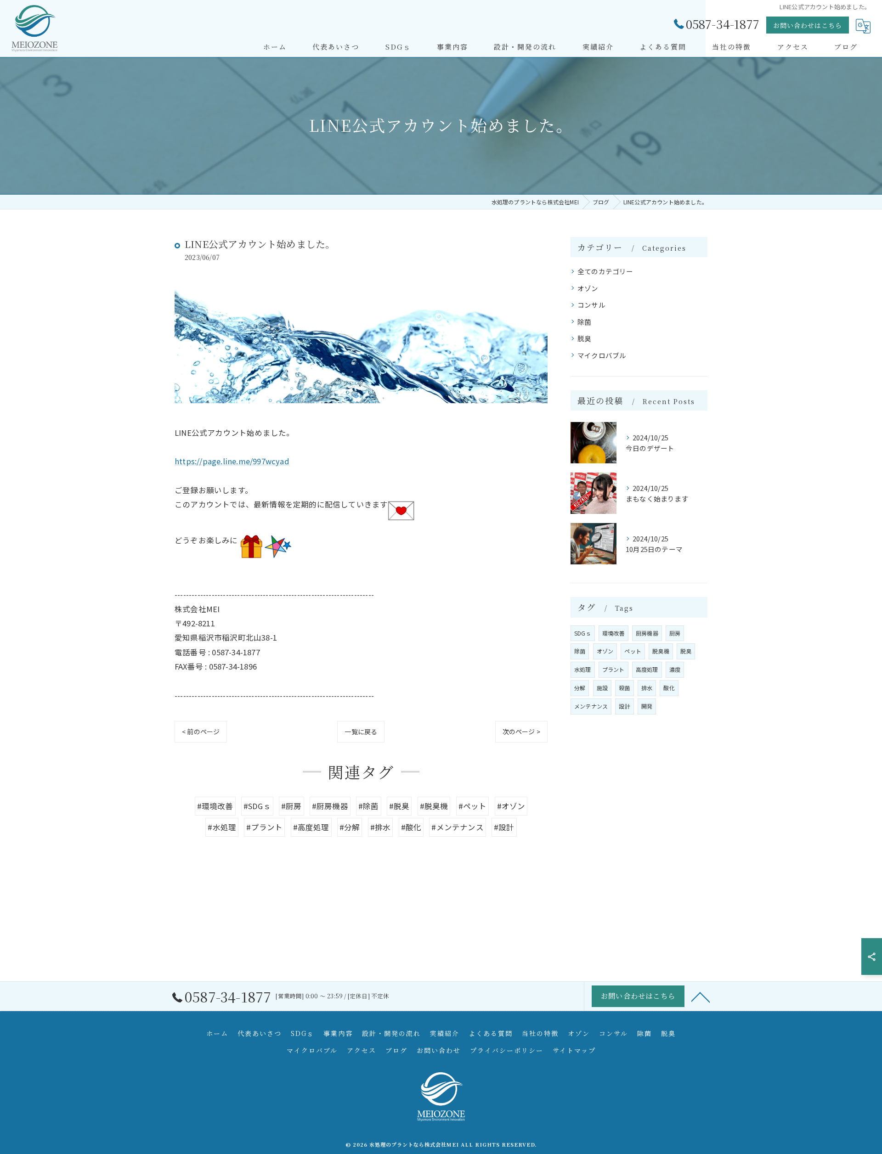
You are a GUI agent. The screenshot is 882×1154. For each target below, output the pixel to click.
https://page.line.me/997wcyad (232, 461)
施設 (602, 688)
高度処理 (647, 669)
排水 (646, 688)
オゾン (588, 288)
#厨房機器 (330, 805)
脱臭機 (660, 651)
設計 (624, 706)
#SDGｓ (257, 805)
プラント (613, 669)
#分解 (349, 827)
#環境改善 (215, 805)
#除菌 (368, 805)
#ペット (472, 805)
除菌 (584, 321)
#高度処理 (311, 827)
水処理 (582, 669)
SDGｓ (582, 633)
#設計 (504, 827)
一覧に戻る (361, 731)
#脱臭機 (434, 805)
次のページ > (521, 731)
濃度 (674, 669)
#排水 (380, 827)
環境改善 (613, 633)
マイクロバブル (601, 355)
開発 (646, 706)
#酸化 (411, 827)
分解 (579, 688)
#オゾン (511, 805)
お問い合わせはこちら (807, 25)
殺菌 (624, 688)
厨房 (674, 633)
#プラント (264, 827)
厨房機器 (647, 633)
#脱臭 (399, 805)
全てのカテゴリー (605, 271)
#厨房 (291, 805)
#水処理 (222, 827)
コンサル (591, 305)
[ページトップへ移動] (700, 996)
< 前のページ (201, 731)
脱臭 (584, 338)
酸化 (668, 688)
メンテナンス (591, 706)
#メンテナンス (457, 827)
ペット (632, 651)
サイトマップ (574, 1050)
